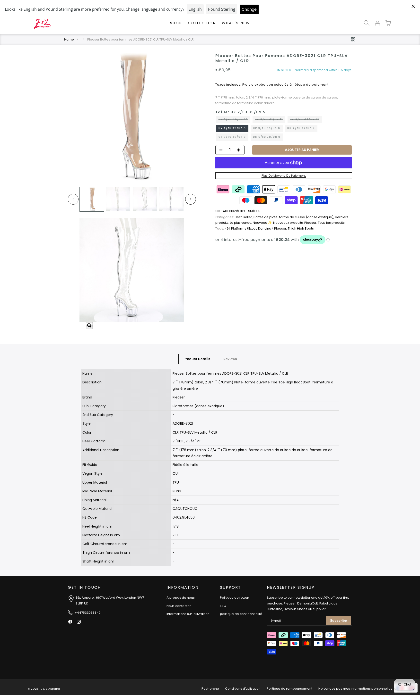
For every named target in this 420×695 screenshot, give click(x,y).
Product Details (197, 359)
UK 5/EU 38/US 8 (233, 138)
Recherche (210, 688)
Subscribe (338, 620)
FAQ (223, 606)
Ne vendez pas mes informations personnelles (355, 688)
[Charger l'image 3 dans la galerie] (145, 199)
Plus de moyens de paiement (284, 176)
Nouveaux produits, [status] (288, 222)
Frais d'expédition (257, 84)
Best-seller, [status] (234, 217)
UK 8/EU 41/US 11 (270, 120)
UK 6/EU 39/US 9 (268, 138)
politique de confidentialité (241, 614)
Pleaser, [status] (311, 222)
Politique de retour (234, 598)
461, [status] (223, 228)
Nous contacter (178, 606)
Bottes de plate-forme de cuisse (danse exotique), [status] (294, 217)
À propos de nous (180, 598)
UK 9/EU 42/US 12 (306, 120)
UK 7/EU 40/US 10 (234, 120)
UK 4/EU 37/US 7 (302, 129)
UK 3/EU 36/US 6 (268, 129)
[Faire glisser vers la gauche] (73, 199)
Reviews (230, 359)
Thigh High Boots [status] (301, 228)
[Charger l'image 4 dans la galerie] (171, 199)
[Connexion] (377, 23)
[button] (366, 23)
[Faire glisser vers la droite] (190, 199)
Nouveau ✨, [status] (263, 222)
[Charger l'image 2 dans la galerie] (118, 199)
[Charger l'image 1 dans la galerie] (92, 199)
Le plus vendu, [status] (241, 222)
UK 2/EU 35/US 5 (232, 128)
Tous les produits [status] (331, 222)
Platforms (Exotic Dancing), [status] (252, 228)
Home (69, 39)
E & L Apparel (50, 689)
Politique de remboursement (289, 688)
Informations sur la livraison (188, 614)
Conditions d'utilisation (243, 688)
